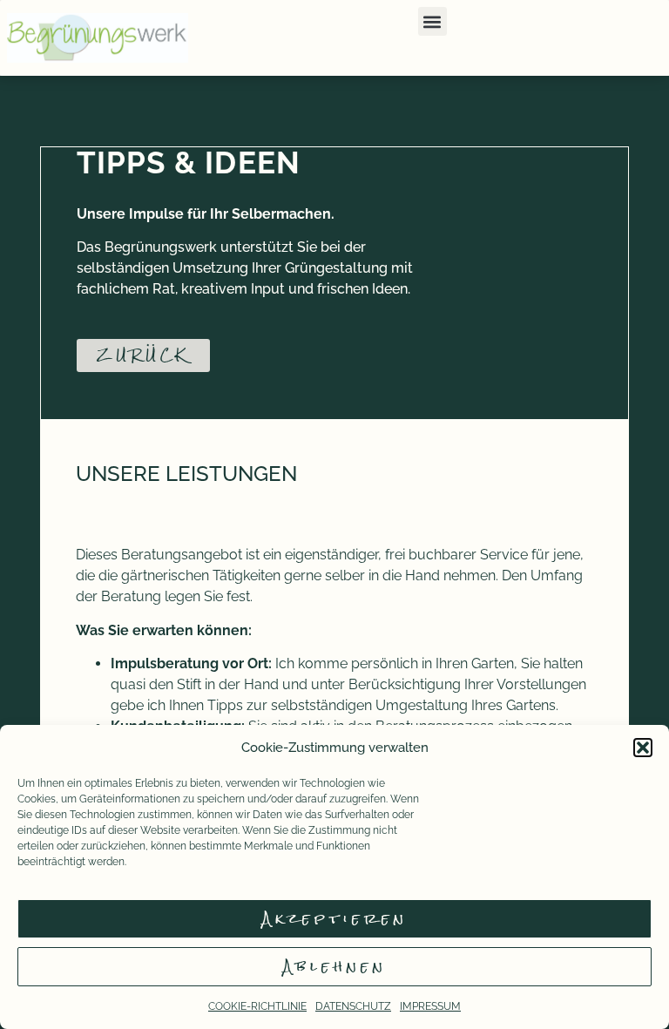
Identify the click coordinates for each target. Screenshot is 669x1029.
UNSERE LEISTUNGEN (186, 473)
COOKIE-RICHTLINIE (257, 1006)
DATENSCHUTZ (353, 1006)
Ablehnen (335, 966)
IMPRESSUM (430, 1006)
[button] (643, 747)
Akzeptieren (335, 919)
